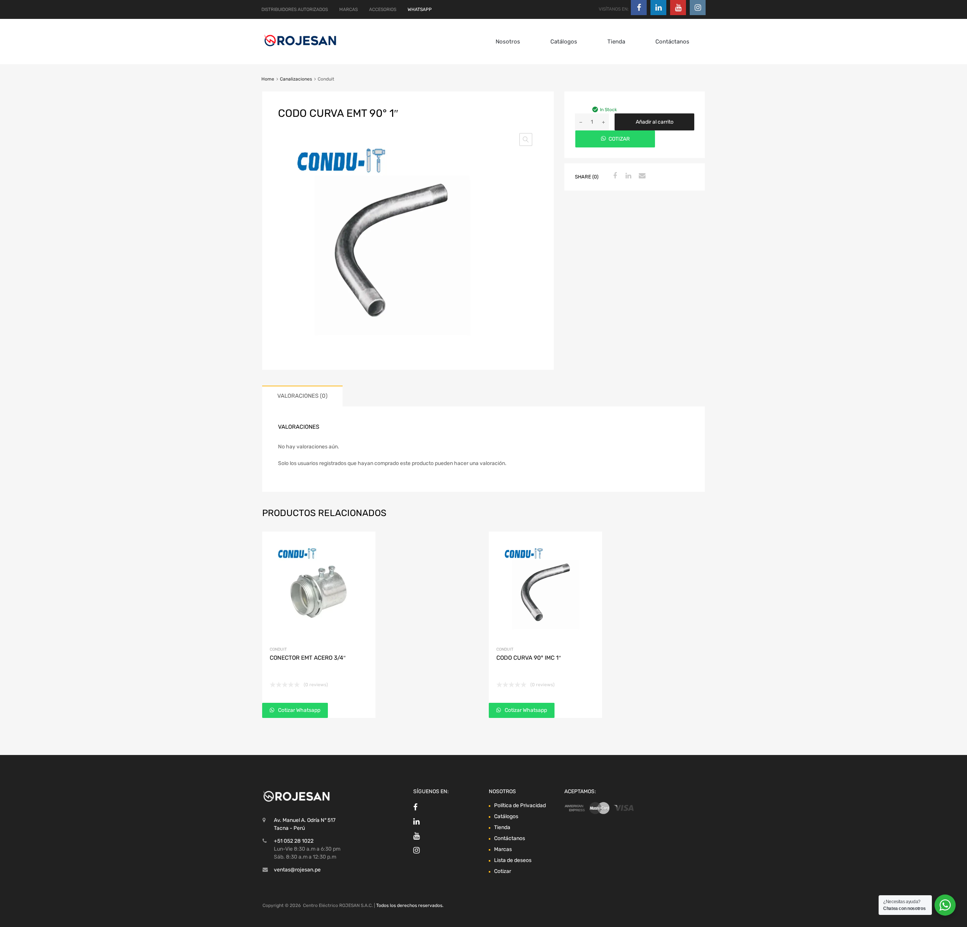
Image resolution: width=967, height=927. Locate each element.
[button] (525, 139)
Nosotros (508, 41)
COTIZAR (619, 139)
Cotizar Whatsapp (298, 710)
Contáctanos (672, 41)
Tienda (616, 41)
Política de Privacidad (520, 805)
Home (267, 79)
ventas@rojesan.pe (297, 870)
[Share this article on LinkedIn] (627, 176)
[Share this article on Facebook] (614, 176)
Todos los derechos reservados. (409, 905)
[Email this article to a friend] (641, 176)
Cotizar (502, 871)
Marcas (503, 849)
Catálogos (563, 41)
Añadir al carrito (655, 122)
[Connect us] (639, 7)
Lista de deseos (512, 860)
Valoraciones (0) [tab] (302, 395)
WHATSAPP (420, 9)
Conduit (278, 649)
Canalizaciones (296, 79)
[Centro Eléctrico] (300, 47)
